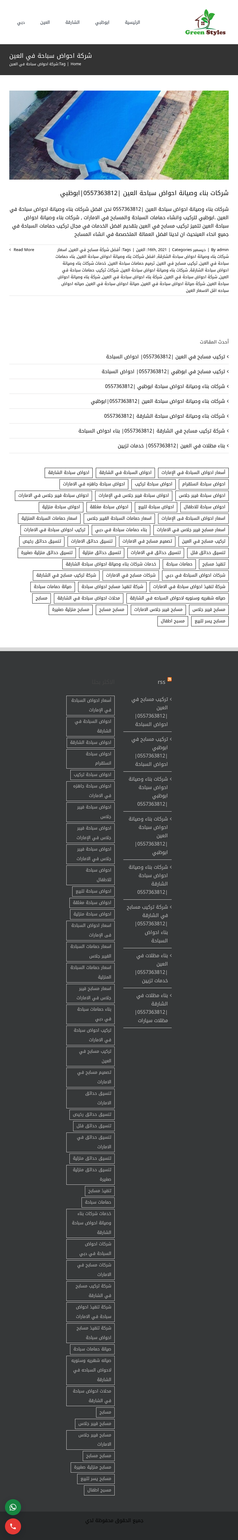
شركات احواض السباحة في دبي (195, 575)
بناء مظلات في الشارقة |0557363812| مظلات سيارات (151, 1008)
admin (223, 250)
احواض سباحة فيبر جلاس (202, 495)
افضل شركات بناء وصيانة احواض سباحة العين (116, 256)
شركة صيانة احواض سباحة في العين (173, 284)
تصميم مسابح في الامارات (147, 541)
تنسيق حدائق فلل (208, 552)
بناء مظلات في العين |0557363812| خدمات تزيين (171, 445)
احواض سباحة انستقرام (203, 484)
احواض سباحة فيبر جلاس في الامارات (53, 495)
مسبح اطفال (173, 621)
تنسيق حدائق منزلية (101, 552)
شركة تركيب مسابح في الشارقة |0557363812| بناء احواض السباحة (151, 431)
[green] (204, 10)
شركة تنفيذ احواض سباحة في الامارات (189, 586)
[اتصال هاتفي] (13, 1526)
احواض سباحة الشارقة (68, 472)
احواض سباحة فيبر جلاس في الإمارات (134, 495)
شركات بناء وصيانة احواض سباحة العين (154, 270)
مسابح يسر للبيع (210, 621)
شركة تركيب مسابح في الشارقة (66, 575)
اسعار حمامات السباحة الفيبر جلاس (119, 518)
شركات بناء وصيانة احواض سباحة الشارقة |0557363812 (164, 416)
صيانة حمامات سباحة (53, 586)
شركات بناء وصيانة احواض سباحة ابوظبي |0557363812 (165, 386)
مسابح (41, 598)
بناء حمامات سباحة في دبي (121, 530)
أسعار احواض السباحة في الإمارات (193, 472)
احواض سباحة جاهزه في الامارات (94, 484)
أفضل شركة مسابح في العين (94, 250)
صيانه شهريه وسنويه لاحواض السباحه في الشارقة (177, 598)
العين (140, 250)
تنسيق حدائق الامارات (91, 541)
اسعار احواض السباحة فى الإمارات (193, 518)
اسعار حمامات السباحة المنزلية (49, 518)
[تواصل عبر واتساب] (13, 1507)
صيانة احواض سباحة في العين (112, 284)
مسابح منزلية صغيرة (70, 609)
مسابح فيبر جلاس (208, 609)
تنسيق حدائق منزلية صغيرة (47, 552)
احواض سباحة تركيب (153, 484)
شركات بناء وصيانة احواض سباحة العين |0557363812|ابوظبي (144, 193)
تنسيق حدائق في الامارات (156, 552)
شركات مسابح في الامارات (131, 575)
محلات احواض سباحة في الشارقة (88, 598)
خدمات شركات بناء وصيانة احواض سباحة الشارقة (111, 564)
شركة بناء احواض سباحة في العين (132, 277)
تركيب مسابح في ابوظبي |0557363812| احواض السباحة (163, 371)
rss (161, 682)
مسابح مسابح (111, 609)
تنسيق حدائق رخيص (42, 541)
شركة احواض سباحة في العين (190, 277)
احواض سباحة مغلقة (109, 507)
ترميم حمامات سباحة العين (131, 263)
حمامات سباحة (179, 564)
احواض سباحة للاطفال (204, 507)
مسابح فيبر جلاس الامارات (158, 609)
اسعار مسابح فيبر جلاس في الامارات (191, 530)
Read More (23, 249)
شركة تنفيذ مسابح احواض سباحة (112, 586)
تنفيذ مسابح (213, 564)
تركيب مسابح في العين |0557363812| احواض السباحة (165, 356)
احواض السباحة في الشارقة (125, 472)
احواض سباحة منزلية (61, 507)
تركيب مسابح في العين (177, 263)
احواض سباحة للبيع (156, 507)
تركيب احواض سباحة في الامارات (54, 530)
